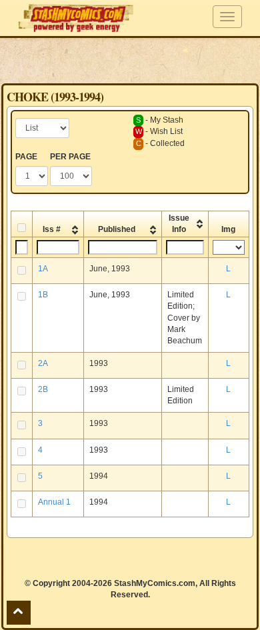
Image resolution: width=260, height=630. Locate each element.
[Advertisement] (130, 60)
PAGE (26, 156)
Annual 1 (54, 502)
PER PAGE (70, 156)
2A (43, 363)
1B (43, 294)
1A (43, 268)
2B (43, 389)
